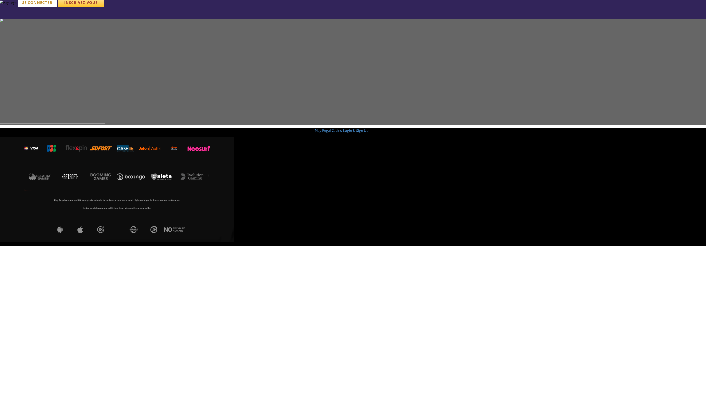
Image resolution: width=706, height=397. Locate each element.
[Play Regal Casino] (9, 3)
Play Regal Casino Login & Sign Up (342, 130)
